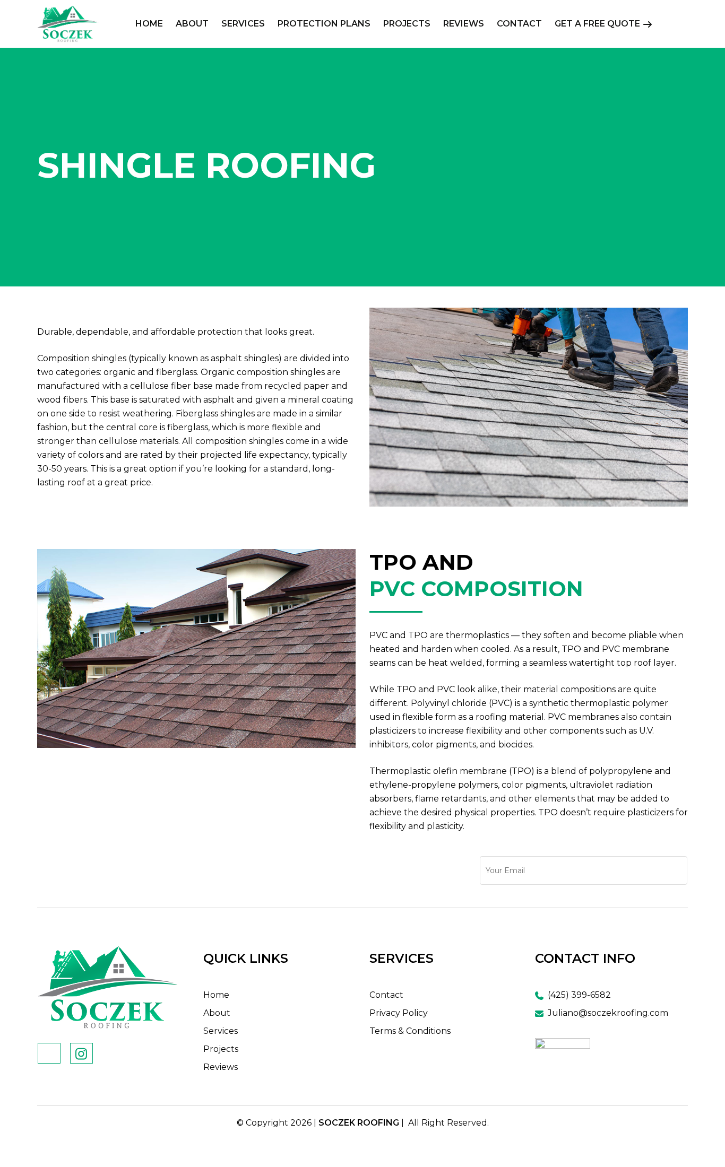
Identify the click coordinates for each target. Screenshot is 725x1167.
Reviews (220, 1067)
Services (220, 1031)
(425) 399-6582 (578, 995)
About (216, 1013)
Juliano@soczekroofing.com (608, 1013)
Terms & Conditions (410, 1031)
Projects (220, 1049)
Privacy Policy (398, 1013)
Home (216, 995)
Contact (386, 995)
